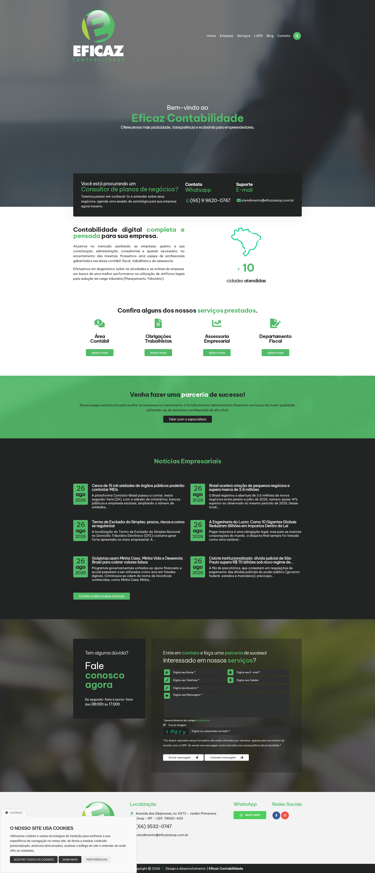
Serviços (243, 36)
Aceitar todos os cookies (34, 859)
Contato (283, 36)
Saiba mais (70, 859)
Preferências (96, 859)
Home (211, 36)
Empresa (226, 36)
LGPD (258, 36)
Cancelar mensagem (223, 757)
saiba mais (100, 353)
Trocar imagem (177, 725)
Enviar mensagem (180, 757)
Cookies (16, 812)
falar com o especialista (187, 419)
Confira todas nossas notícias (101, 596)
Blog (270, 36)
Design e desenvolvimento (186, 868)
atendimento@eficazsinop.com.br (267, 200)
